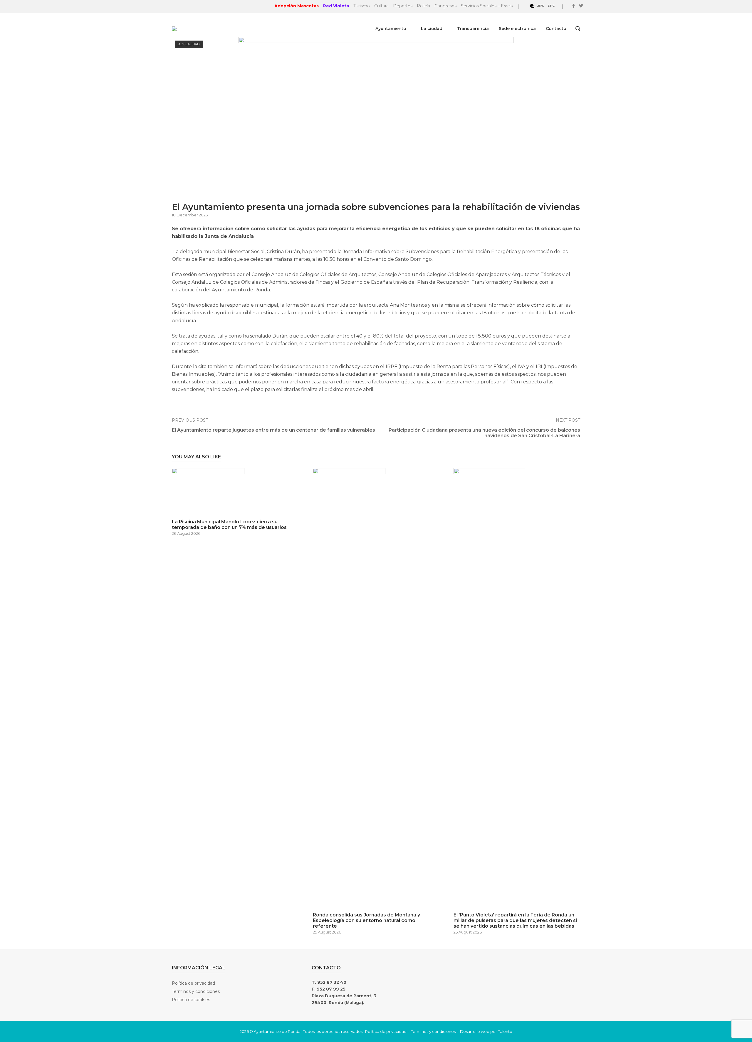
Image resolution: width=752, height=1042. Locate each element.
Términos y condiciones (196, 991)
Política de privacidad (193, 983)
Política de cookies (191, 999)
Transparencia (473, 28)
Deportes (402, 6)
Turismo (361, 6)
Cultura (381, 6)
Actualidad (188, 44)
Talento (505, 1031)
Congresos (445, 6)
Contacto (556, 28)
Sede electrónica (517, 28)
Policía (423, 6)
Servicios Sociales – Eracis (487, 6)
